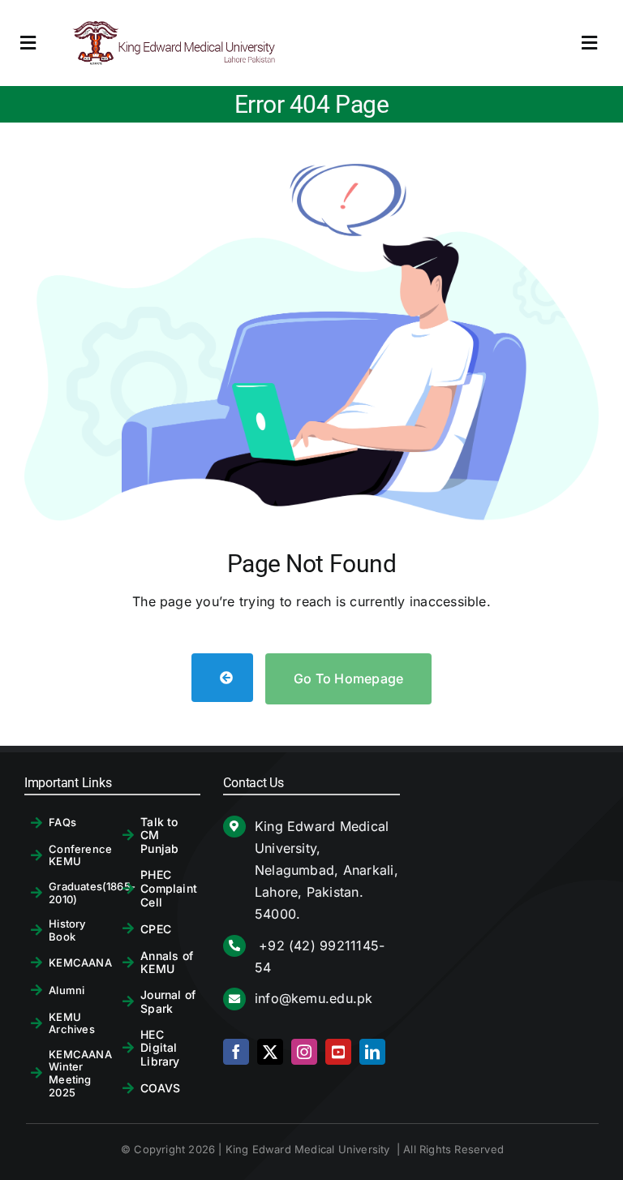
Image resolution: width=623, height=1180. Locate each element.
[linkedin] (372, 1052)
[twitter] (270, 1052)
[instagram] (304, 1052)
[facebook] (236, 1052)
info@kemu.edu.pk (314, 998)
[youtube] (338, 1052)
